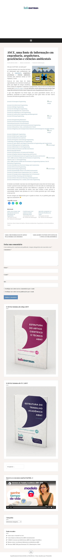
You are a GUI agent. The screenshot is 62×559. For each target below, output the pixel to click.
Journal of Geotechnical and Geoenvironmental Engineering (23, 125)
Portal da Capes (18, 88)
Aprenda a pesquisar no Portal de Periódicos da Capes (45, 213)
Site (5, 281)
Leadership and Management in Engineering (19, 141)
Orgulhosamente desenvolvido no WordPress (22, 556)
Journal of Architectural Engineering (17, 105)
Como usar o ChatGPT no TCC (16, 535)
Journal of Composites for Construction (18, 110)
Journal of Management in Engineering (18, 145)
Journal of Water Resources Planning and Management (22, 177)
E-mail (6, 274)
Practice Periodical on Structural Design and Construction (23, 165)
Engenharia (40, 223)
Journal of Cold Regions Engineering (17, 108)
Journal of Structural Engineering (16, 167)
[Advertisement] (31, 27)
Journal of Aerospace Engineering (16, 101)
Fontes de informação (38, 62)
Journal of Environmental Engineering (18, 121)
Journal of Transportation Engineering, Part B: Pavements (23, 174)
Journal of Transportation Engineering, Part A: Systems (22, 172)
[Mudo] (51, 507)
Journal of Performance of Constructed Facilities (20, 152)
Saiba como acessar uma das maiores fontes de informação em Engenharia (13, 214)
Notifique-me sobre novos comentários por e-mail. (20, 288)
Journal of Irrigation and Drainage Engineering (20, 139)
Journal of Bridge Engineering (15, 107)
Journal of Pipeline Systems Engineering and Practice (22, 154)
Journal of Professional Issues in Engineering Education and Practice (26, 156)
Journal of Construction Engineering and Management (22, 114)
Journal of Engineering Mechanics (16, 119)
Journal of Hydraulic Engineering (16, 134)
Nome (6, 267)
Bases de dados (20, 223)
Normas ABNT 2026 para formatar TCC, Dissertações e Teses (24, 544)
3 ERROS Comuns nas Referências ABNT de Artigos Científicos (24, 540)
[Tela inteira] (54, 507)
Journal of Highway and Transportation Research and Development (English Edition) (30, 128)
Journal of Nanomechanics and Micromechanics (20, 148)
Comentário (7, 249)
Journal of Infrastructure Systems (16, 138)
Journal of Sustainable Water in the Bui (18, 170)
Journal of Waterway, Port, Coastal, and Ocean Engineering (23, 179)
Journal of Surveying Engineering (16, 168)
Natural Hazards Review (14, 150)
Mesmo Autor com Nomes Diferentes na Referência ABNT (23, 542)
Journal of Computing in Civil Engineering (19, 112)
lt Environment (33, 170)
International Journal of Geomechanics (18, 123)
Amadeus (41, 556)
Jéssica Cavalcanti (25, 62)
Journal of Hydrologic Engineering (16, 136)
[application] (31, 495)
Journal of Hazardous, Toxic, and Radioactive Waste (21, 127)
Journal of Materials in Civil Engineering (18, 147)
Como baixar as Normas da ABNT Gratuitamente (21, 537)
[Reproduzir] (8, 507)
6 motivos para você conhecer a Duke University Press (28, 213)
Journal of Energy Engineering (15, 116)
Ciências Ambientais (30, 223)
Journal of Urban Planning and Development (19, 176)
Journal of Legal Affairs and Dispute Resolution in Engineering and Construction (29, 143)
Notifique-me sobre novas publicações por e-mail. (19, 291)
